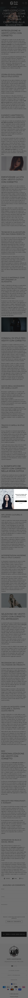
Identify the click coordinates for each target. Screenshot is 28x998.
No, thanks (21, 503)
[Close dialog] (27, 489)
